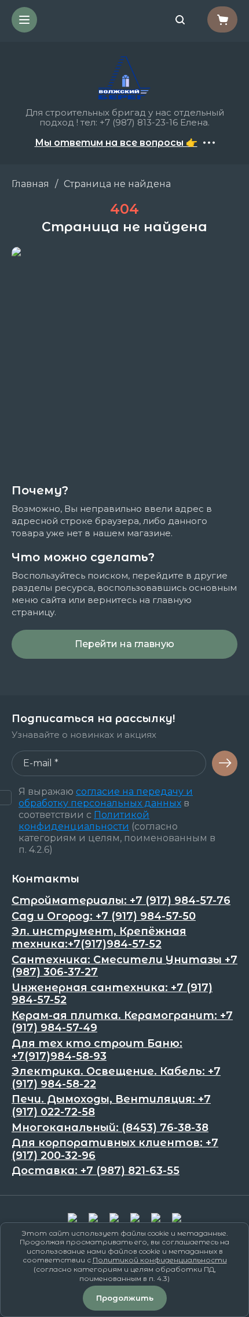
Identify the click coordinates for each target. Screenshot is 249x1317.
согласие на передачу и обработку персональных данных (106, 797)
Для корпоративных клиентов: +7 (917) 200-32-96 (115, 1149)
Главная (30, 183)
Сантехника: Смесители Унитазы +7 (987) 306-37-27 (124, 966)
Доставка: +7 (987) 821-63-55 (96, 1171)
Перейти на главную (124, 643)
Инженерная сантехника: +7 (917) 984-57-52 (112, 994)
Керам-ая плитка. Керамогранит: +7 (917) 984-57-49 (122, 1022)
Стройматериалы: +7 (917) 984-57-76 (121, 901)
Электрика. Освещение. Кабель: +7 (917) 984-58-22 (116, 1077)
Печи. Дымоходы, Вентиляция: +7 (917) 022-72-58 (111, 1105)
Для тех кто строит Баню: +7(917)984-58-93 (97, 1050)
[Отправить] (224, 763)
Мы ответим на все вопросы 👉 (116, 143)
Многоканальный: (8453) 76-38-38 (110, 1128)
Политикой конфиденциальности (84, 820)
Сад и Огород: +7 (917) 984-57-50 (104, 916)
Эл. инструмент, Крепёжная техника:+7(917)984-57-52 (99, 937)
